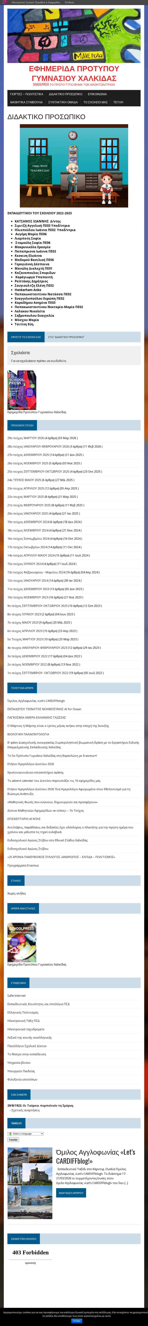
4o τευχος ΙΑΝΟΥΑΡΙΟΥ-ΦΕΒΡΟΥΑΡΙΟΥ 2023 (37, 648)
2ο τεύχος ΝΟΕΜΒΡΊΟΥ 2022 (27, 664)
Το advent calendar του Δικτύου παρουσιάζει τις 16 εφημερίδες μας (54, 781)
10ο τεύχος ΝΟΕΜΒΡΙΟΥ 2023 (27, 597)
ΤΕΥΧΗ (118, 102)
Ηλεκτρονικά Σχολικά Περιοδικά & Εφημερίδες (36, 2)
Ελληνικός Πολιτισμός (22, 1012)
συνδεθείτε (58, 361)
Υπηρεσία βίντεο (19, 1063)
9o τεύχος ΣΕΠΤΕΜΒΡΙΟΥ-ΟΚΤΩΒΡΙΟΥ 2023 (37, 606)
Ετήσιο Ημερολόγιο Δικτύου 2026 (30, 764)
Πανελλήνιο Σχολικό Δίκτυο (27, 1046)
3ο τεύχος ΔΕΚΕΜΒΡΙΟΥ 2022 (27, 656)
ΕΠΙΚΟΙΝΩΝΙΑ (97, 94)
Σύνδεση (69, 2)
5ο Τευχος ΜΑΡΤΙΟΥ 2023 (25, 639)
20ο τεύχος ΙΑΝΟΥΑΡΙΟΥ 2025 (27, 513)
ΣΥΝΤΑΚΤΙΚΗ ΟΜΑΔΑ (63, 102)
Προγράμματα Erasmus (23, 865)
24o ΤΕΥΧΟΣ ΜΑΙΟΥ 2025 (24, 480)
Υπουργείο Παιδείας (21, 1071)
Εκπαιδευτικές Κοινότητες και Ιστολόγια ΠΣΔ (38, 1004)
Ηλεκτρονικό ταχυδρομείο (25, 1029)
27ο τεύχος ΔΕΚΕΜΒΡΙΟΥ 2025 (28, 455)
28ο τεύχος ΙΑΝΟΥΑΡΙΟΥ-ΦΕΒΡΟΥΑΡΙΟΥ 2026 (38, 446)
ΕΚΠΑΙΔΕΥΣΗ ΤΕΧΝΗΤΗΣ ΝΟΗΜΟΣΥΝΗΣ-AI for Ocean (44, 709)
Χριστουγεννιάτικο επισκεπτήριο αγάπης (35, 772)
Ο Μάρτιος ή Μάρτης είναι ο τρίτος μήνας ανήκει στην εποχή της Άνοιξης (58, 726)
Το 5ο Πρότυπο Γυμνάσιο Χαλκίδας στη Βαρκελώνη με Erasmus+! (52, 756)
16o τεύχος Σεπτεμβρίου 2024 (28, 539)
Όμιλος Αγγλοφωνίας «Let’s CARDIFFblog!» (36, 701)
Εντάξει (76, 1321)
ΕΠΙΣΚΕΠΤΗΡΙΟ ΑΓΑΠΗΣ (24, 819)
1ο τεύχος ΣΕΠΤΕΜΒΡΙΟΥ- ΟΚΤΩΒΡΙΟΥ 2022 (37, 673)
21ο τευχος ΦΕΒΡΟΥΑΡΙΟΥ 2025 (29, 505)
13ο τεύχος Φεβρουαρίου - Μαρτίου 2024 (36, 572)
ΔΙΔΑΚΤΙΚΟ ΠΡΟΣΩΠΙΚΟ (65, 94)
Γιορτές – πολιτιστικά (26, 94)
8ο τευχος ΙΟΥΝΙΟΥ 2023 (24, 614)
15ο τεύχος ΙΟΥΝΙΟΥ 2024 (25, 564)
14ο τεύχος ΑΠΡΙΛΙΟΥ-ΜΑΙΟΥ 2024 (30, 555)
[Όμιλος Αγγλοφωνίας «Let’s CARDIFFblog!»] (30, 1217)
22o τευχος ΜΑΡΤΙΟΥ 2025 (25, 497)
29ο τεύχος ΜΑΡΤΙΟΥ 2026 (25, 438)
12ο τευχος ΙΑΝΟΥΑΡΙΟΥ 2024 (27, 581)
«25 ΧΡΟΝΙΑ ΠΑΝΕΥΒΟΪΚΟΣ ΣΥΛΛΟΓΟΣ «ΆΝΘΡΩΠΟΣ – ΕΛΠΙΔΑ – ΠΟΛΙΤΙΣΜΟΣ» (61, 857)
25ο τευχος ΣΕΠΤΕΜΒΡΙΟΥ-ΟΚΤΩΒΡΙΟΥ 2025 (38, 471)
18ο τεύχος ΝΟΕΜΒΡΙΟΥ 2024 (27, 530)
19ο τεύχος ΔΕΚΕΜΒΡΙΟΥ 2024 (28, 522)
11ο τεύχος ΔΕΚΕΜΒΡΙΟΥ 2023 (28, 589)
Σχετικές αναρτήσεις (25, 1110)
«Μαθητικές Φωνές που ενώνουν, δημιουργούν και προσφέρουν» (52, 802)
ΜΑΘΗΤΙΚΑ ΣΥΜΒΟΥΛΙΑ (26, 102)
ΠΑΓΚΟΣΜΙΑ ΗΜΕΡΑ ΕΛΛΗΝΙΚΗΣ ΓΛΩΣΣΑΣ (36, 718)
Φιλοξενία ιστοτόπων (22, 1079)
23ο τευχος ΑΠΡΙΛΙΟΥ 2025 (25, 488)
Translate (13, 1139)
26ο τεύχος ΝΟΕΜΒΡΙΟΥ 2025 (27, 463)
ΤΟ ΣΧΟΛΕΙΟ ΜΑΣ (95, 102)
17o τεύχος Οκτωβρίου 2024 (27, 547)
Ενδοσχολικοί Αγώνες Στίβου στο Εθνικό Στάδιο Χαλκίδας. (47, 840)
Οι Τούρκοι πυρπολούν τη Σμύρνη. (48, 1106)
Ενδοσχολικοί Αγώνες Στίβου (27, 849)
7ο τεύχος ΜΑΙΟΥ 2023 (22, 622)
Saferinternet (16, 996)
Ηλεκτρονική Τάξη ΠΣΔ (23, 1021)
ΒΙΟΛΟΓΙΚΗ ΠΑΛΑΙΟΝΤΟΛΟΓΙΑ (28, 734)
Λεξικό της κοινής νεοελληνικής (29, 1037)
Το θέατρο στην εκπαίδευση (26, 1054)
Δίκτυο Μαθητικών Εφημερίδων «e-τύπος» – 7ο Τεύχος (45, 811)
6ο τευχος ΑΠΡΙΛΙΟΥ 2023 (24, 631)
